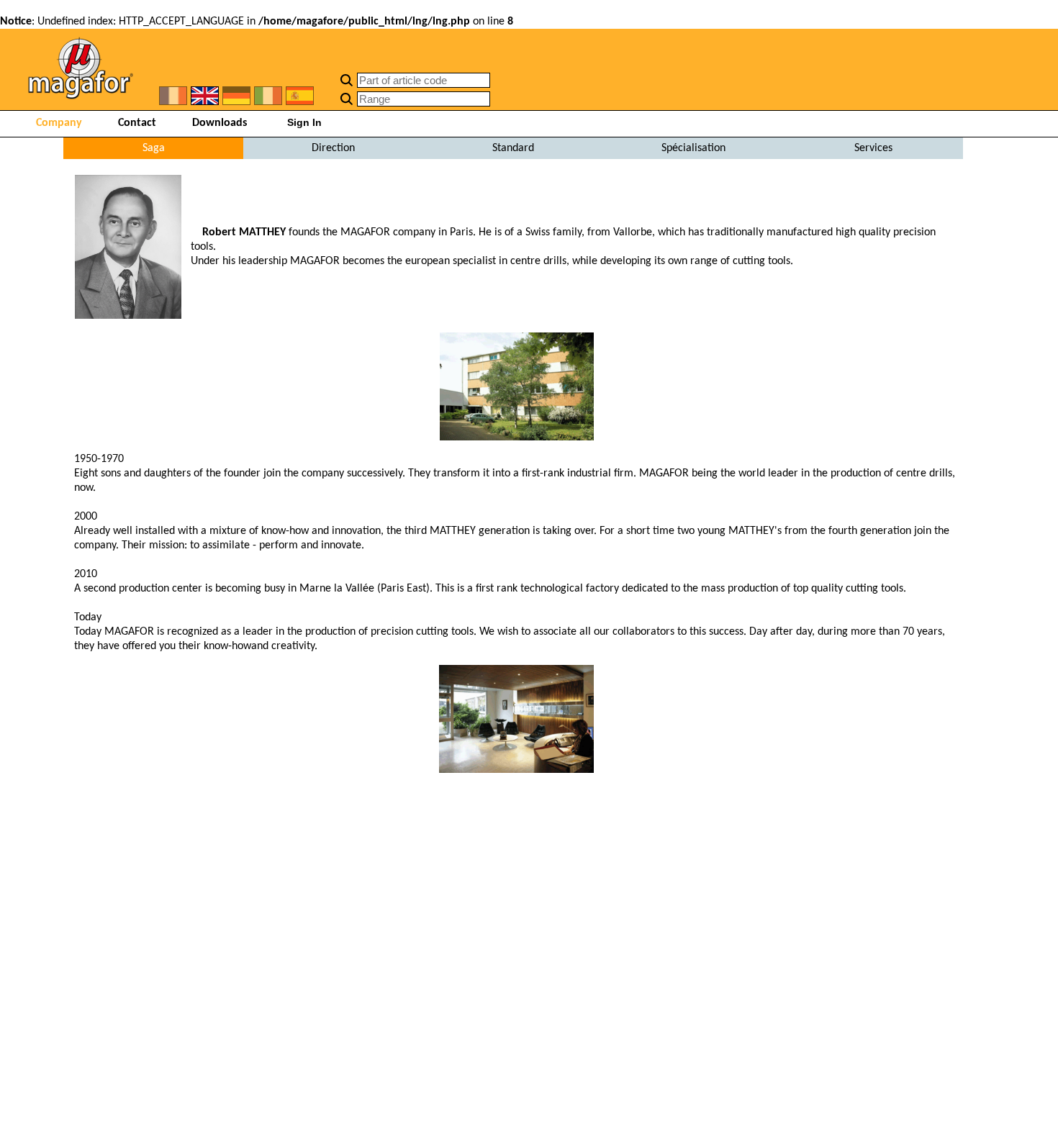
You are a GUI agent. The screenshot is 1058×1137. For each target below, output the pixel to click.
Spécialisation (693, 148)
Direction (333, 148)
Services (873, 148)
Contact (137, 123)
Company (59, 123)
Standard (513, 148)
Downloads (219, 123)
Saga (154, 148)
